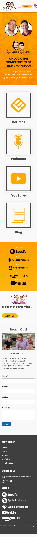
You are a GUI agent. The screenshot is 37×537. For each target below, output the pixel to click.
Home (4, 447)
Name (5, 376)
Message (6, 408)
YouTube (18, 195)
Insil (1, 528)
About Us (9, 315)
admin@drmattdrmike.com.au (19, 476)
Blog (18, 232)
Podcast (5, 455)
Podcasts (18, 158)
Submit (6, 424)
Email (5, 387)
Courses (18, 122)
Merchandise (7, 463)
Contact (27, 6)
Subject (5, 397)
